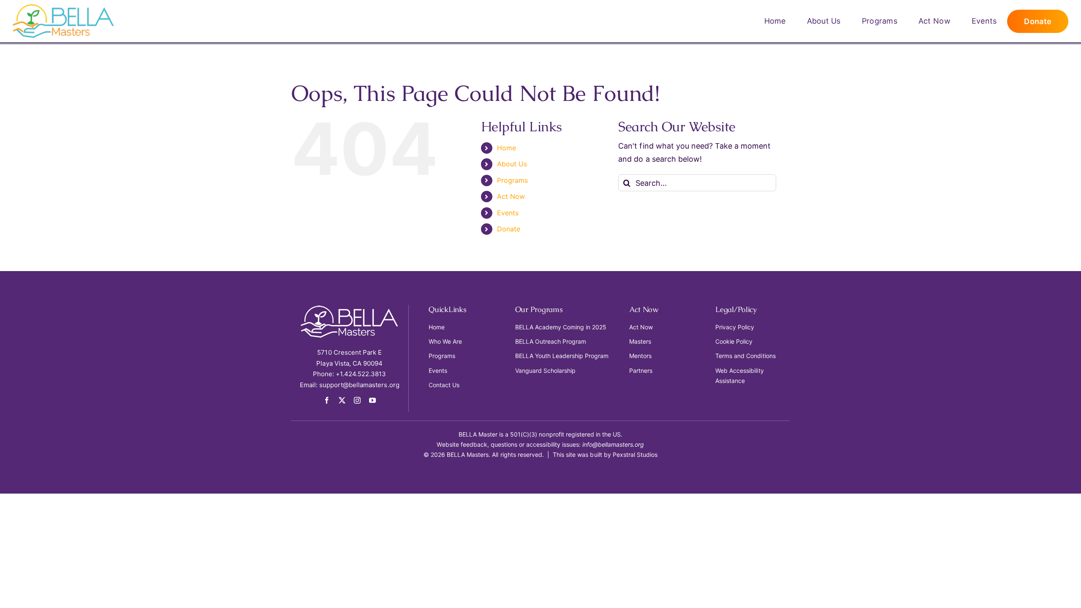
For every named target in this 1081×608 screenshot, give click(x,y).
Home (506, 148)
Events (508, 213)
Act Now (511, 196)
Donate (508, 229)
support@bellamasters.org (359, 385)
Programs (512, 180)
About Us (512, 164)
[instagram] (357, 400)
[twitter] (342, 400)
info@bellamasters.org (613, 444)
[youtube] (372, 400)
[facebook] (326, 400)
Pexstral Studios (635, 454)
